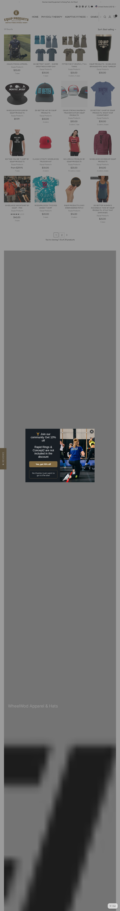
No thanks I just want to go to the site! (43, 474)
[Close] (92, 431)
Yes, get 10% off (43, 464)
